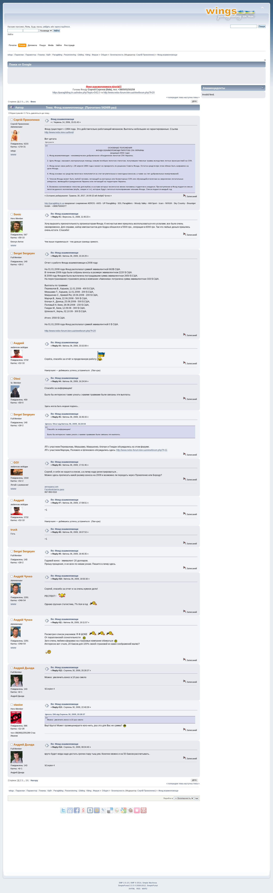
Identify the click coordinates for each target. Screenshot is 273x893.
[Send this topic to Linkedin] (83, 810)
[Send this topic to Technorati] (130, 810)
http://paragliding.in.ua (54, 203)
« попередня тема (174, 97)
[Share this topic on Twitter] (63, 810)
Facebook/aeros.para (54, 489)
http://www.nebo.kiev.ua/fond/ (59, 132)
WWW (13, 155)
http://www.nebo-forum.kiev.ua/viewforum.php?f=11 (141, 450)
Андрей (19, 343)
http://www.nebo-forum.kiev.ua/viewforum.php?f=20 (129, 92)
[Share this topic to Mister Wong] (137, 810)
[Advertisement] (220, 75)
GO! (16, 462)
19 (27, 102)
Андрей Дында (24, 668)
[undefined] (144, 810)
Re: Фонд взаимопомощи (64, 214)
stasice (18, 704)
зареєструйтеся (62, 27)
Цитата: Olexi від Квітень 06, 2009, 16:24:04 (65, 424)
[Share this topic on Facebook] (77, 810)
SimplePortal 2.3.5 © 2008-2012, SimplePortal (138, 885)
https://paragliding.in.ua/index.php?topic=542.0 (76, 92)
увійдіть (46, 27)
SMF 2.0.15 (124, 883)
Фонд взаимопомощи (62, 119)
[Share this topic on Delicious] (103, 810)
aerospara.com (51, 487)
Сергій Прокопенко (145, 55)
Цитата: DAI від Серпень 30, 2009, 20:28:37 (65, 714)
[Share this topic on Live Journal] (97, 810)
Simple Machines (149, 883)
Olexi (17, 378)
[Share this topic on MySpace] (90, 810)
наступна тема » (191, 97)
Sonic (17, 214)
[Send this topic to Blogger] (123, 810)
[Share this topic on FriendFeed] (70, 810)
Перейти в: (168, 798)
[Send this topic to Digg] (117, 810)
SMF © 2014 (136, 883)
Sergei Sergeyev (24, 253)
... (24, 102)
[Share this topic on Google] (110, 810)
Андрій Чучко (23, 576)
